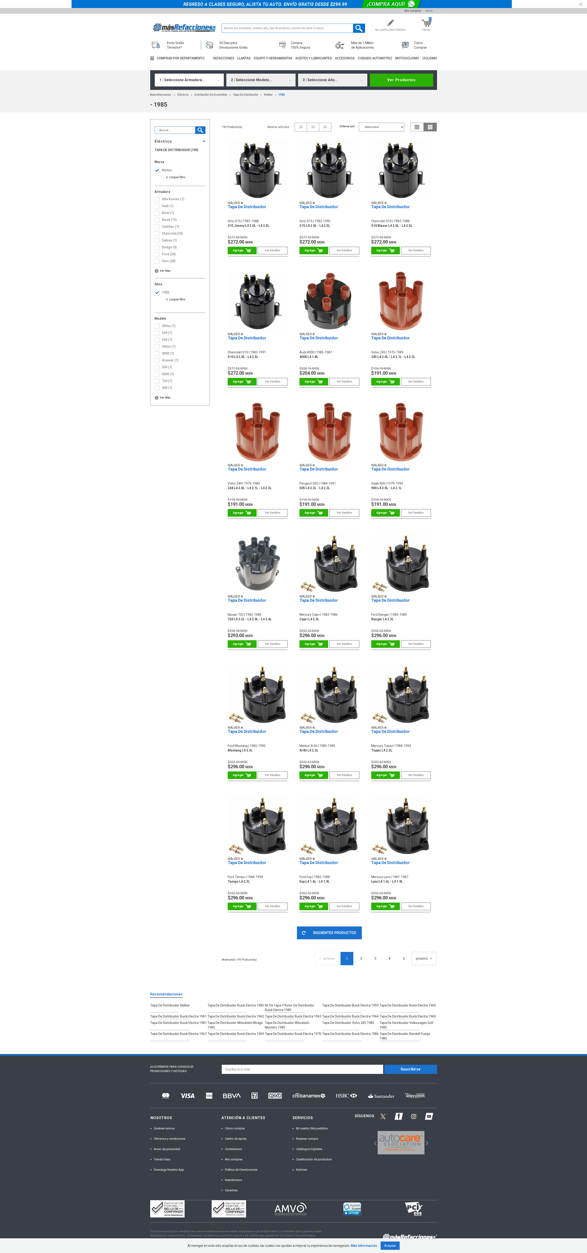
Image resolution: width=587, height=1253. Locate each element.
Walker (268, 94)
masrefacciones (160, 94)
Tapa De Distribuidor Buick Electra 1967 (178, 1034)
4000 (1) (168, 353)
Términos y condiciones (169, 1138)
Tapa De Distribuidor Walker (170, 1005)
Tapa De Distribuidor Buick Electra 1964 (350, 1016)
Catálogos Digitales (309, 1149)
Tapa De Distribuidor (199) (176, 150)
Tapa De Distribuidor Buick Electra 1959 (350, 1005)
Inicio (429, 10)
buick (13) (169, 220)
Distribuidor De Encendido (210, 94)
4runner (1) (170, 360)
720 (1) (167, 381)
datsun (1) (169, 240)
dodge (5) (169, 247)
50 (325, 127)
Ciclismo (429, 58)
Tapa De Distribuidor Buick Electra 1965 (407, 1016)
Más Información (364, 1245)
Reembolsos (233, 1180)
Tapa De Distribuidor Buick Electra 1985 (236, 1005)
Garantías (231, 1190)
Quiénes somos (164, 1128)
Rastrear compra (307, 1138)
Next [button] (426, 1143)
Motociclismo (407, 58)
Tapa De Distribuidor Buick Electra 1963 (293, 1016)
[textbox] (293, 28)
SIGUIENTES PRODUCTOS (334, 933)
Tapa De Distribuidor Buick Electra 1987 (178, 1023)
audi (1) (168, 206)
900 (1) (167, 388)
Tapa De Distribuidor (245, 94)
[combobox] (189, 80)
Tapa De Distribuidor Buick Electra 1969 (236, 1034)
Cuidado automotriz (375, 58)
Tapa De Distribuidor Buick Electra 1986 (350, 1034)
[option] (401, 1142)
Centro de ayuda (235, 1138)
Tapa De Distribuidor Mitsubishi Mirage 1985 (235, 1025)
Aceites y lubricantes (313, 58)
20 (301, 127)
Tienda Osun (162, 1159)
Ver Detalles (272, 250)
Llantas (244, 58)
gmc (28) (169, 261)
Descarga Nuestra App (169, 1169)
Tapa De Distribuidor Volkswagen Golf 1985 (406, 1025)
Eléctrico (183, 94)
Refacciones (223, 58)
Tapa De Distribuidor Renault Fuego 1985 (404, 1036)
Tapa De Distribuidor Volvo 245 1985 (348, 1023)
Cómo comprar (235, 1128)
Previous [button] (374, 1143)
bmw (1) (168, 213)
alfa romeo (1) (173, 199)
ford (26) (169, 254)
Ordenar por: (347, 126)
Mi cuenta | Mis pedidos (312, 1128)
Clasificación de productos (314, 1159)
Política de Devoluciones (241, 1169)
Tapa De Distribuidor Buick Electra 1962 (236, 1016)
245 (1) (167, 339)
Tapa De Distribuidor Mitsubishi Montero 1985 (287, 1025)
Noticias (301, 1169)
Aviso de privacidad (167, 1149)
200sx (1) (169, 326)
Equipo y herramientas (273, 58)
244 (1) (167, 333)
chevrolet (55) (172, 233)
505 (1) (167, 367)
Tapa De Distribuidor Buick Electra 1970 (293, 1034)
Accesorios (345, 58)
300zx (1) (169, 346)
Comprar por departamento (181, 58)
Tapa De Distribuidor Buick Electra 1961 (178, 1016)
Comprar (242, 250)
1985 (281, 94)
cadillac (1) (170, 226)
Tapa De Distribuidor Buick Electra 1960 (407, 1005)
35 (313, 127)
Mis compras (412, 10)
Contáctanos (233, 1149)
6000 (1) (168, 374)
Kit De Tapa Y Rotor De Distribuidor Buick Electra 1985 (289, 1008)
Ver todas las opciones (175, 177)
